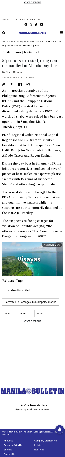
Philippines (11, 52)
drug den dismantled (17, 290)
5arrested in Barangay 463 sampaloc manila (30, 302)
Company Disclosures (45, 440)
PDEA (40, 313)
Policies (38, 445)
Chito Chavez (14, 72)
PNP (7, 313)
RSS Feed (39, 449)
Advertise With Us (13, 445)
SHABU (23, 313)
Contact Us (9, 454)
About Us (8, 440)
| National (30, 52)
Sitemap (8, 449)
